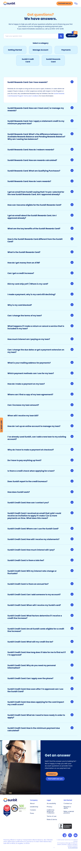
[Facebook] (64, 835)
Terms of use (51, 816)
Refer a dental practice (69, 812)
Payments (66, 50)
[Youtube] (76, 835)
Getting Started (15, 50)
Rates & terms (52, 819)
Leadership (34, 807)
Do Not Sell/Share (73, 847)
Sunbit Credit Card (28, 60)
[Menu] (76, 3)
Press (32, 813)
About (32, 803)
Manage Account (40, 50)
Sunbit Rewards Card (53, 60)
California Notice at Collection (50, 811)
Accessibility (51, 803)
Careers (33, 810)
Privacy (49, 807)
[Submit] (61, 36)
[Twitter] (70, 835)
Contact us (68, 803)
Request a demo (67, 807)
